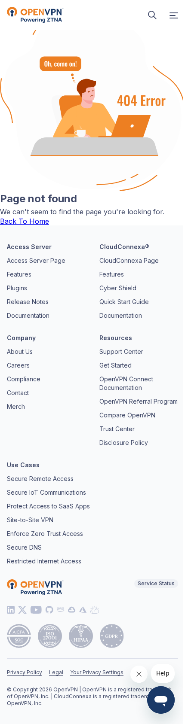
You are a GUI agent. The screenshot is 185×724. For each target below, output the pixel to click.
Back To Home (24, 221)
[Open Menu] (174, 15)
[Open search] (152, 15)
